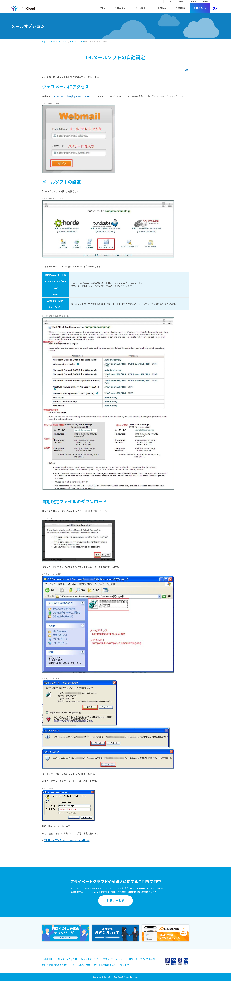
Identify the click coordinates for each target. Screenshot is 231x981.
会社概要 (169, 1)
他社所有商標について (105, 964)
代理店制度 (180, 8)
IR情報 (193, 1)
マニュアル (63, 41)
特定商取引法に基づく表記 (55, 964)
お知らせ (181, 1)
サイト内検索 (160, 8)
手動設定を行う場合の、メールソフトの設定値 (67, 840)
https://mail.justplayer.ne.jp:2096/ (72, 96)
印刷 (187, 69)
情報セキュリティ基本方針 (142, 959)
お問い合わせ (200, 8)
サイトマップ (126, 964)
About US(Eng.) (66, 959)
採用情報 (204, 1)
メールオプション (77, 41)
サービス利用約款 (81, 964)
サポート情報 (139, 8)
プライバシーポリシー (114, 959)
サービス (99, 8)
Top (43, 41)
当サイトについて (90, 959)
